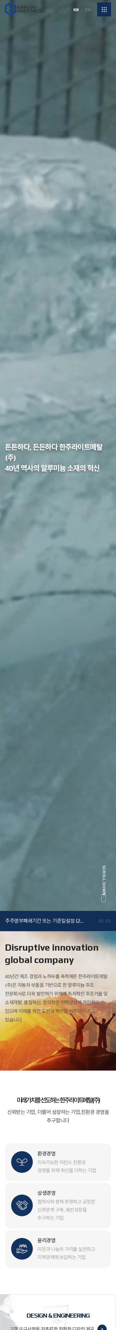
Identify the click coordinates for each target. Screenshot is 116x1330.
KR (76, 9)
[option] (58, 465)
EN (88, 9)
